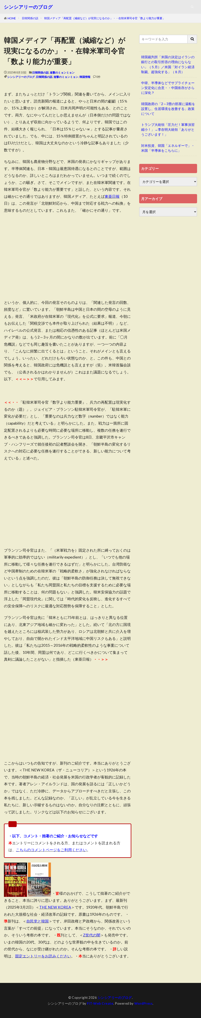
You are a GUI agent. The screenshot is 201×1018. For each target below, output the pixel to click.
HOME (12, 18)
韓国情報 (84, 76)
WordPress (143, 1003)
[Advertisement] (67, 259)
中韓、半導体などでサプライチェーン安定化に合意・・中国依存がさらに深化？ (168, 88)
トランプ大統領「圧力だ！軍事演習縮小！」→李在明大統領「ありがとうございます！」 (168, 129)
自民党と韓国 (37, 921)
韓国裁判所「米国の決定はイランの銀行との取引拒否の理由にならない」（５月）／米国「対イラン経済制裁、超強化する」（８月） (168, 64)
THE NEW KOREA (55, 907)
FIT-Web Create (100, 1003)
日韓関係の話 (30, 18)
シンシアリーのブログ (28, 7)
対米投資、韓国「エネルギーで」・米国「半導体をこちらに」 (168, 148)
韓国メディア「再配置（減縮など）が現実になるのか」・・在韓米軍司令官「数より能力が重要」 (104, 18)
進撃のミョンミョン (62, 72)
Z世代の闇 (91, 935)
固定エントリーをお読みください (43, 956)
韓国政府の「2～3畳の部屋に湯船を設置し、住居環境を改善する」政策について (168, 109)
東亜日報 (112, 196)
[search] (192, 39)
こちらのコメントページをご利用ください (51, 849)
